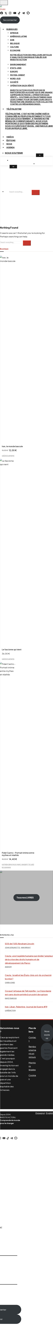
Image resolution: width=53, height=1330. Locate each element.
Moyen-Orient (17, 75)
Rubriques (12, 29)
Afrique (14, 33)
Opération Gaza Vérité (31, 94)
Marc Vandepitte (23, 864)
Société (14, 82)
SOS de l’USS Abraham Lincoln (19, 943)
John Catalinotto (12, 947)
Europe (14, 71)
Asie (12, 40)
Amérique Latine (18, 36)
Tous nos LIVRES (25, 897)
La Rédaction (10, 1010)
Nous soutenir (14, 153)
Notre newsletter (47, 1053)
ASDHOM (8, 967)
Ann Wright (26, 947)
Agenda (10, 147)
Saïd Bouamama (8, 456)
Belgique (15, 43)
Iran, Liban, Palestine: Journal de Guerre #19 (26, 1006)
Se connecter (10, 20)
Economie (31, 55)
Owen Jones (10, 983)
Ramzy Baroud (11, 998)
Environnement (18, 64)
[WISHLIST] (13, 161)
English (49, 1113)
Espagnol (40, 1113)
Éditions (10, 140)
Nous (9, 144)
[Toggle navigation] (4, 2)
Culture (14, 47)
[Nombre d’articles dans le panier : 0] (39, 160)
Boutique (4, 249)
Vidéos (10, 137)
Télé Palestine (29, 119)
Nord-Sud (15, 78)
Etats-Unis (15, 68)
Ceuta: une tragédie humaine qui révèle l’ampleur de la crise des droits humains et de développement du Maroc (29, 959)
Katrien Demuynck (9, 864)
